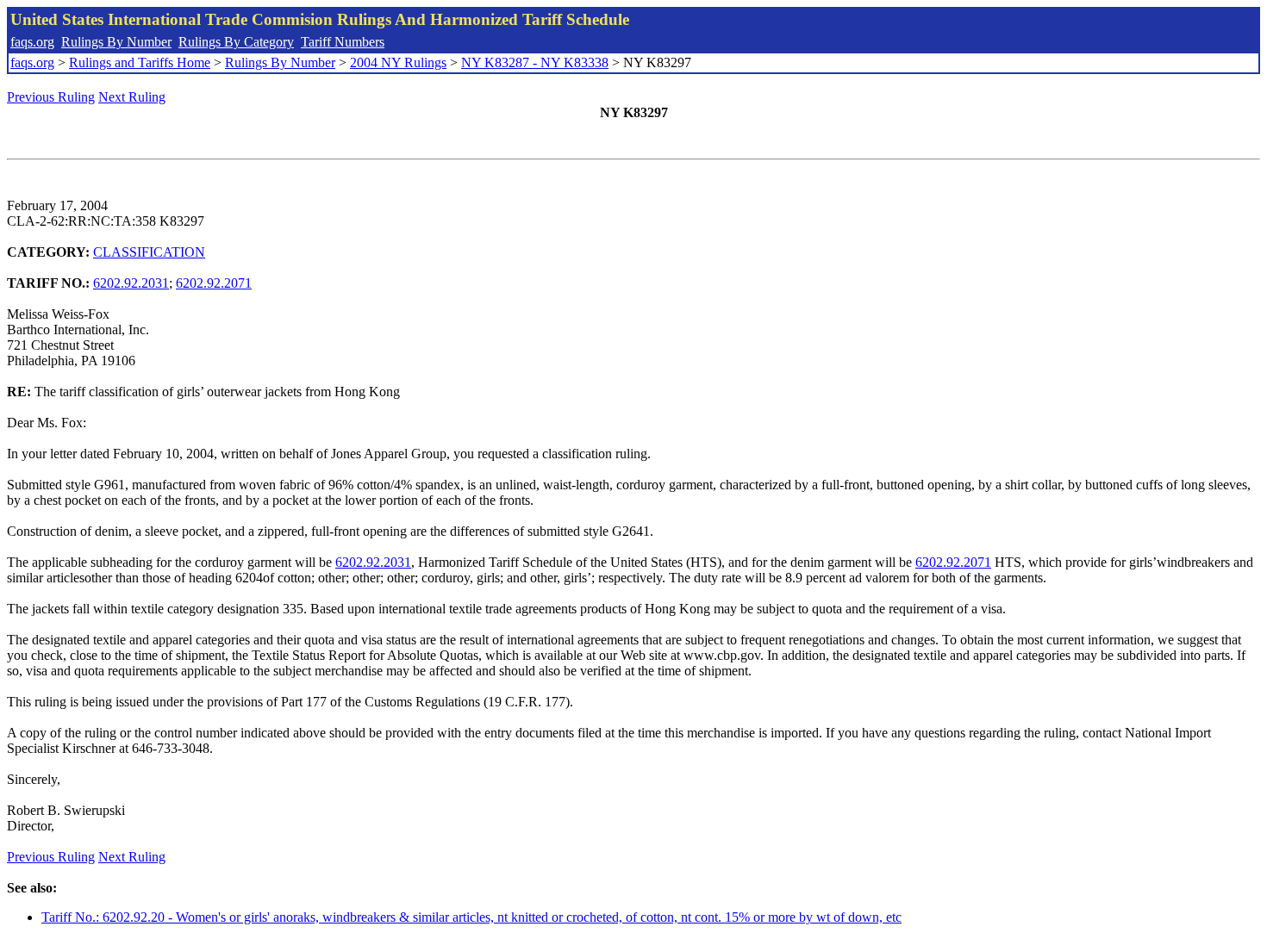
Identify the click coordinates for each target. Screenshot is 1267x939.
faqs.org (32, 41)
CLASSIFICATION (149, 252)
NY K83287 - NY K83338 (535, 62)
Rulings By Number (116, 41)
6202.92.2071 (214, 283)
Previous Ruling (51, 97)
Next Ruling (131, 97)
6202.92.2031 (131, 283)
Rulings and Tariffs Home (139, 62)
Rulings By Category (236, 41)
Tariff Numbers (342, 41)
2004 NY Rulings (398, 62)
